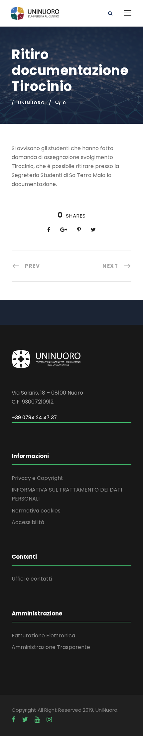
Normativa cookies (36, 510)
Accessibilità (28, 522)
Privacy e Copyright (37, 478)
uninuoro (31, 103)
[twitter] (25, 719)
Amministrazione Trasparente (51, 647)
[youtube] (37, 719)
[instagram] (49, 719)
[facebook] (13, 719)
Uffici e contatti (32, 579)
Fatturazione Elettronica (43, 635)
